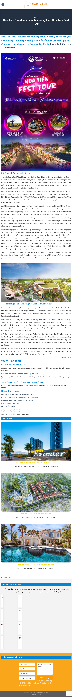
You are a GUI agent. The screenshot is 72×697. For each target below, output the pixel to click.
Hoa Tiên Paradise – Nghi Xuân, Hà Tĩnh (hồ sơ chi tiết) (17, 400)
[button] (2, 4)
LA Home (25, 683)
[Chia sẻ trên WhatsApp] (2, 410)
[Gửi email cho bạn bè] (12, 410)
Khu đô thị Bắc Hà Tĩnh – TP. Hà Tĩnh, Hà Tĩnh (36, 564)
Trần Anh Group (34, 683)
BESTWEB (46, 692)
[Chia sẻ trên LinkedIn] (18, 410)
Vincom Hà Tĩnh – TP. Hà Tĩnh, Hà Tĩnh (36, 513)
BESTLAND (33, 692)
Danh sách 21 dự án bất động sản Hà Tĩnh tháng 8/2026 (17, 394)
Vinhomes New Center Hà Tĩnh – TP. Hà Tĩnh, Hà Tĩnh (36, 462)
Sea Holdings (40, 681)
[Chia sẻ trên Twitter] (9, 410)
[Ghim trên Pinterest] (15, 410)
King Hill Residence (25, 685)
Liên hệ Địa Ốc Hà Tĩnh (8, 406)
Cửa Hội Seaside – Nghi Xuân (10, 403)
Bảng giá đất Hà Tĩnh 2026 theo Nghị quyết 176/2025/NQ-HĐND (20, 397)
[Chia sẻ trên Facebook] (5, 410)
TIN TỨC (36, 17)
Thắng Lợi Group (45, 683)
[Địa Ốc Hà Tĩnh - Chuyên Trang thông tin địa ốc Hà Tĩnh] (36, 4)
